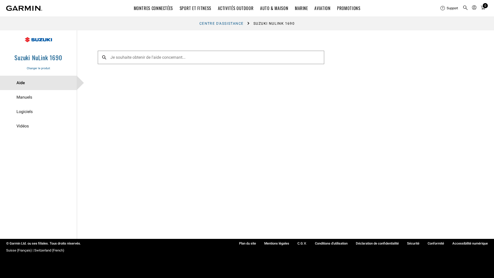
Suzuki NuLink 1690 (38, 57)
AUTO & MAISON (274, 8)
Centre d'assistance (221, 23)
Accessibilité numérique (470, 243)
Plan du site (247, 243)
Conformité (436, 243)
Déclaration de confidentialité (377, 243)
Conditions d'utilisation (331, 243)
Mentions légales (276, 243)
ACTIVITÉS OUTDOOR (236, 8)
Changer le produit (38, 68)
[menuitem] (449, 8)
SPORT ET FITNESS (195, 8)
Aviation (322, 8)
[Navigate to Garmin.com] (24, 8)
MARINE (301, 8)
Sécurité (413, 243)
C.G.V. (302, 243)
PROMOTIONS (348, 8)
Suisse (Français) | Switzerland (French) (35, 250)
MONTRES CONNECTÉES (153, 8)
